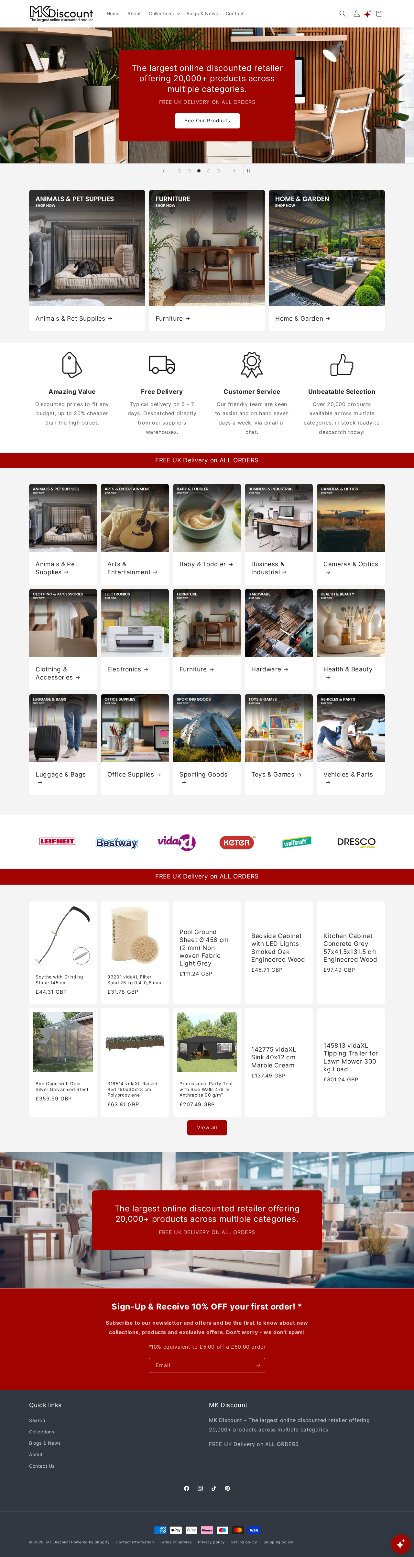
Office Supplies (130, 774)
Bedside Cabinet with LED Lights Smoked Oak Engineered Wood (278, 947)
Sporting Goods (204, 774)
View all (207, 1128)
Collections (41, 1432)
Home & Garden (299, 318)
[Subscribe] (258, 1365)
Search (37, 1420)
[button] (164, 13)
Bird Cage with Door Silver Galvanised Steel (62, 1086)
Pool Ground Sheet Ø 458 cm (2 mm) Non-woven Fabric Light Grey (204, 947)
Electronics (124, 669)
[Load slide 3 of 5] (199, 171)
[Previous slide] (164, 171)
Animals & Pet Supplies (70, 318)
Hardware (266, 669)
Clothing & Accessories (54, 673)
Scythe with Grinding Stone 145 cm (59, 979)
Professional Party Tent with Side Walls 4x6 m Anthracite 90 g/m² (206, 1089)
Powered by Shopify (90, 1542)
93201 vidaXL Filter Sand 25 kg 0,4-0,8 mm (134, 979)
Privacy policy (211, 1542)
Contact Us (42, 1466)
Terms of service (175, 1542)
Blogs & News (44, 1443)
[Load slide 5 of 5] (218, 171)
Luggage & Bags (61, 774)
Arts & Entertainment (129, 568)
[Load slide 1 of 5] (179, 171)
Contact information (135, 1542)
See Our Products (207, 120)
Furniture (169, 318)
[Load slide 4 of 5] (208, 171)
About (36, 1454)
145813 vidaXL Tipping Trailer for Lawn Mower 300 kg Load (350, 1057)
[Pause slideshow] (250, 171)
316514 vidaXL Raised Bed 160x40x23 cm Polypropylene (132, 1089)
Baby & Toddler (203, 564)
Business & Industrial (267, 568)
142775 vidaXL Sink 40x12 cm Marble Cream (273, 1057)
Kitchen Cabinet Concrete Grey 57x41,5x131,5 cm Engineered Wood (350, 947)
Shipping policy (279, 1542)
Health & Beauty (348, 669)
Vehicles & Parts (348, 774)
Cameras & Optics (350, 564)
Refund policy (244, 1542)
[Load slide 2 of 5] (189, 171)
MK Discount (58, 1542)
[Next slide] (234, 171)
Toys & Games (273, 774)
